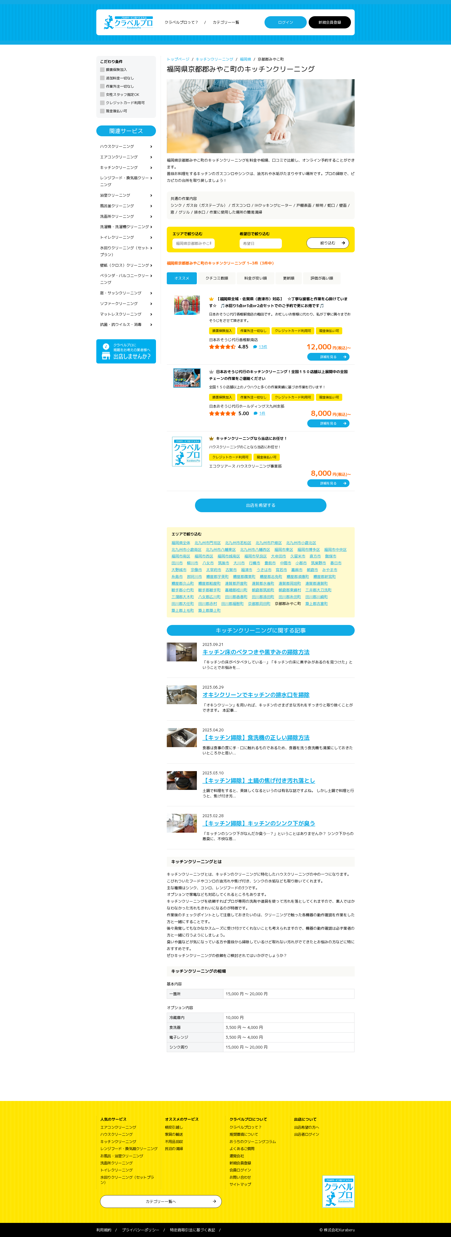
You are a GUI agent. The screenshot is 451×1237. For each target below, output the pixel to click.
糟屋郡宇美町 (217, 576)
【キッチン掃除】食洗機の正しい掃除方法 (256, 737)
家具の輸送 (174, 1134)
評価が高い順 (322, 278)
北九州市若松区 (238, 542)
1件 (262, 413)
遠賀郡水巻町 (263, 583)
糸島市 (177, 576)
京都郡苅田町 (259, 603)
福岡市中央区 (335, 549)
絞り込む (327, 243)
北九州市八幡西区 (255, 549)
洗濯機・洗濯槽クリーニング (124, 226)
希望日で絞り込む (255, 233)
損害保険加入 (116, 69)
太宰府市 (213, 569)
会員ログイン (240, 1170)
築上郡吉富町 (316, 603)
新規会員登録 (330, 22)
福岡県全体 (180, 542)
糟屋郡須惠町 (298, 576)
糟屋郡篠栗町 (244, 576)
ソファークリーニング (119, 303)
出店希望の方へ (306, 1127)
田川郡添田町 (263, 596)
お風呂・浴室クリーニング (121, 1156)
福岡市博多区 (308, 549)
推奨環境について (243, 1134)
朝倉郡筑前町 (263, 590)
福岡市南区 (180, 556)
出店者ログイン (306, 1134)
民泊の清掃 (174, 1148)
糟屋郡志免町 (271, 576)
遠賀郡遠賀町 (316, 583)
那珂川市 (194, 576)
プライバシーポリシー (140, 1230)
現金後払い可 (116, 111)
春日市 (336, 563)
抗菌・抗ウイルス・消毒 (120, 324)
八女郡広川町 (209, 596)
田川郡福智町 (232, 603)
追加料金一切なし (120, 78)
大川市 (239, 563)
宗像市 (196, 569)
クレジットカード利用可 (125, 102)
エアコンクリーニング (119, 157)
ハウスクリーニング (117, 146)
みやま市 (329, 569)
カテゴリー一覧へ (161, 1201)
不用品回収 (174, 1141)
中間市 (285, 563)
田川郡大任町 (182, 603)
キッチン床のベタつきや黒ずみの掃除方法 (256, 652)
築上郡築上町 (209, 610)
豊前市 (270, 563)
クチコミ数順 (217, 278)
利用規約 (103, 1230)
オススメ (181, 278)
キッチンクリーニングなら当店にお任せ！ (252, 438)
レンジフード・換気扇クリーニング (124, 181)
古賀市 (231, 569)
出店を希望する (261, 505)
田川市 (177, 563)
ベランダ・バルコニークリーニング (124, 279)
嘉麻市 (297, 569)
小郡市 (301, 563)
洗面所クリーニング (117, 216)
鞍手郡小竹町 (182, 590)
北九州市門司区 (207, 542)
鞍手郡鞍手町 (209, 590)
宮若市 (281, 569)
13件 (263, 346)
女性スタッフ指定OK (122, 94)
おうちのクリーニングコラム (252, 1141)
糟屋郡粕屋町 (209, 583)
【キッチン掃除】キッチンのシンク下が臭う (258, 823)
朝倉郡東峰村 (290, 590)
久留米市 (297, 556)
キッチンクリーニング (119, 167)
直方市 (315, 556)
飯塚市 (330, 556)
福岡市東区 (283, 549)
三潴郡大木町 (182, 596)
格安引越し (174, 1127)
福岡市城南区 (229, 556)
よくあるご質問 (241, 1148)
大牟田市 (278, 556)
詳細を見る (328, 357)
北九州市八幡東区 (221, 549)
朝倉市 (312, 569)
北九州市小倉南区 (186, 549)
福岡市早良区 (255, 556)
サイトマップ (240, 1184)
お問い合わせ (240, 1177)
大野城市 (179, 569)
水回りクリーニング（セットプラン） (124, 251)
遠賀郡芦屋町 (236, 583)
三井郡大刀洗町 (318, 590)
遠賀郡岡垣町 (290, 583)
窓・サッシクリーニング (120, 293)
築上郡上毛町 (182, 610)
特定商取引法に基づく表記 (192, 1230)
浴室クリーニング (115, 195)
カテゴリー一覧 (226, 22)
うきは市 (264, 569)
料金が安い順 (255, 278)
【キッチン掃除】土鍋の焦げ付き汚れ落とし (258, 780)
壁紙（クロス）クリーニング (124, 265)
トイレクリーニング (117, 237)
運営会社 (236, 1156)
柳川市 (192, 563)
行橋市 (254, 563)
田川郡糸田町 (290, 596)
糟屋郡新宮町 (324, 576)
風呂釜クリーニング (117, 205)
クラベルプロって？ (181, 22)
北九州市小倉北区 (301, 542)
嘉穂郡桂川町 (236, 590)
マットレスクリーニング (120, 314)
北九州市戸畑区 (269, 542)
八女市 (208, 563)
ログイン (285, 22)
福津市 (246, 569)
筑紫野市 (318, 563)
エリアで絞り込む (187, 233)
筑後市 (223, 563)
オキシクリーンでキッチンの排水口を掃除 (256, 695)
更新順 (288, 278)
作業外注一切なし (120, 86)
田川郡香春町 (236, 596)
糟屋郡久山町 (182, 583)
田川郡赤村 (207, 603)
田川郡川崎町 (316, 596)
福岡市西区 (203, 556)
